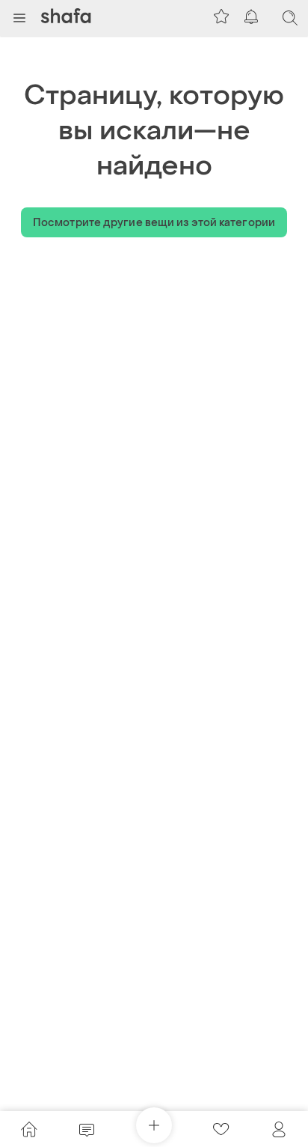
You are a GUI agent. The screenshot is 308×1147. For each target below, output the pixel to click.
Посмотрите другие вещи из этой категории (154, 223)
